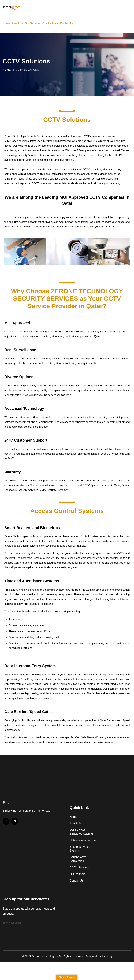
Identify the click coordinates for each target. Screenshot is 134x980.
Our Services (33, 23)
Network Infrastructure (83, 840)
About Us (17, 23)
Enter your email (12, 922)
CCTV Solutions (80, 867)
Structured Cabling (81, 833)
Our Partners (50, 23)
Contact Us (67, 23)
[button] (8, 251)
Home (6, 23)
